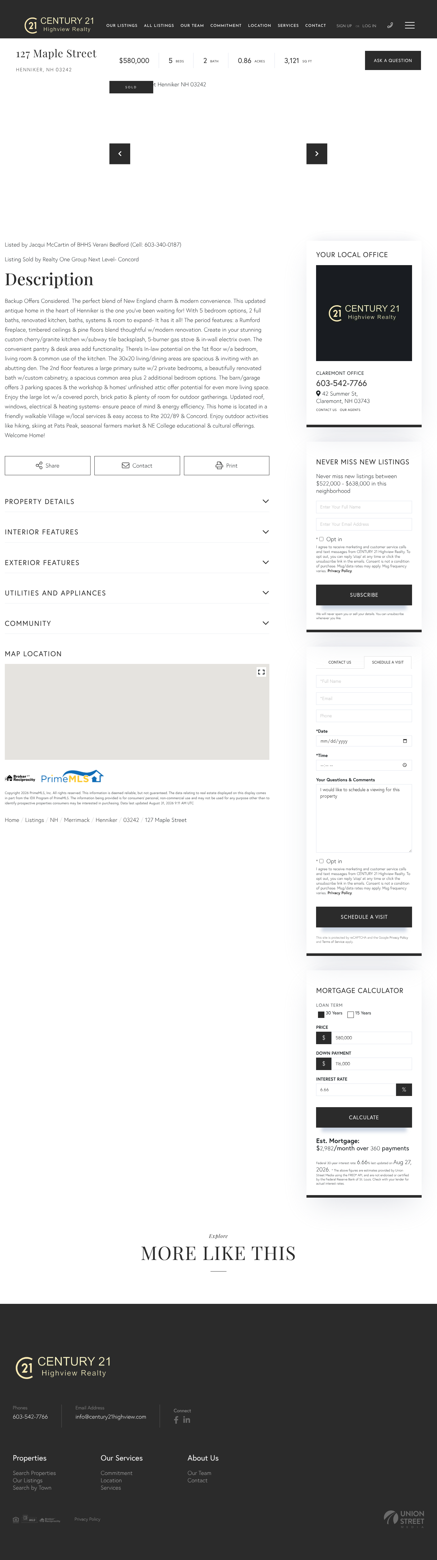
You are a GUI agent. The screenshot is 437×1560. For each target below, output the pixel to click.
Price (322, 1027)
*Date (322, 731)
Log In (369, 26)
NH (54, 819)
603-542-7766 (341, 383)
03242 (131, 819)
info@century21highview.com (110, 1416)
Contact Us (326, 410)
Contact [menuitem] (315, 26)
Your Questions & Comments (345, 780)
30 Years (334, 1013)
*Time (322, 755)
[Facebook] (176, 1420)
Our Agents (350, 410)
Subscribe (364, 595)
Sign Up (344, 26)
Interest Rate (331, 1079)
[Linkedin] (186, 1420)
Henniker (106, 819)
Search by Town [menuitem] (32, 1487)
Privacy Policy (340, 571)
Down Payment (333, 1053)
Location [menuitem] (259, 26)
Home (12, 819)
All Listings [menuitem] (159, 26)
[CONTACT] (393, 60)
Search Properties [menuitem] (34, 1473)
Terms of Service (333, 942)
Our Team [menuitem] (192, 26)
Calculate (364, 1117)
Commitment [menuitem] (226, 26)
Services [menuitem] (288, 26)
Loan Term (329, 1005)
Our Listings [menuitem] (122, 26)
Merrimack (77, 819)
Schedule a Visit (388, 662)
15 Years (363, 1013)
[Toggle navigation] (410, 25)
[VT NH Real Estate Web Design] (404, 1519)
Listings (34, 819)
